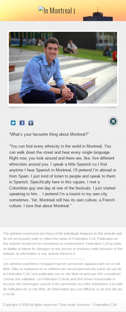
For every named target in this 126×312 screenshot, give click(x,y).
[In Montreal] (57, 12)
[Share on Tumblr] (30, 122)
